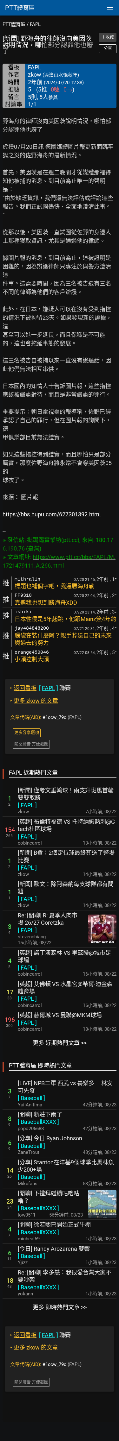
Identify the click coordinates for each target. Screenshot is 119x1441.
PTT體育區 (14, 24)
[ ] (27, 805)
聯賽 (40, 688)
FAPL (35, 24)
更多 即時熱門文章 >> (60, 1307)
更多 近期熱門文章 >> (60, 1043)
